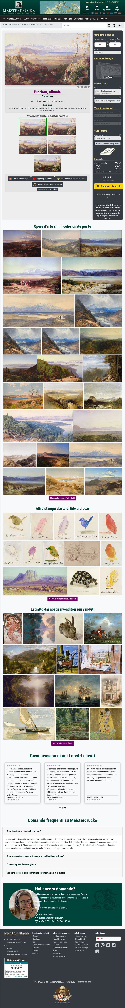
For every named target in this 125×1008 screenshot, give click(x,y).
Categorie (35, 19)
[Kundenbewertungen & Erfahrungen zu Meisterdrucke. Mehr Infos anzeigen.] (16, 968)
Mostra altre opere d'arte (62, 743)
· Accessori (57, 954)
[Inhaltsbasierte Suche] (114, 25)
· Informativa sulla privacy (41, 945)
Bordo (96, 49)
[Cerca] (109, 25)
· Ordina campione (59, 957)
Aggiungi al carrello (110, 186)
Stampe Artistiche (14, 19)
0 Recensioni (52, 189)
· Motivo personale (59, 936)
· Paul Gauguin (79, 942)
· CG (33, 942)
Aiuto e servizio (91, 19)
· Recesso (35, 948)
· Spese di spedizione (60, 942)
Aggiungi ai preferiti (44, 179)
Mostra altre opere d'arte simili (62, 498)
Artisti (26, 19)
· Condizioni (36, 939)
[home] (4, 18)
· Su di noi (35, 954)
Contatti (103, 18)
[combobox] (107, 52)
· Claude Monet (79, 939)
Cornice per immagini (62, 19)
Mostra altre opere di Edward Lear (62, 599)
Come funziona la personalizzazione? (24, 831)
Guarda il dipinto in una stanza (49, 184)
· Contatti (35, 936)
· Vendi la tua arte (59, 939)
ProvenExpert (18, 797)
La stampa (78, 19)
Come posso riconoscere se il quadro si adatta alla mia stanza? (35, 856)
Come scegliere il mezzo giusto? (22, 864)
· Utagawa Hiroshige (81, 948)
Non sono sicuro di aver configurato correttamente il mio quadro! (36, 872)
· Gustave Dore (79, 951)
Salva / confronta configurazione (108, 144)
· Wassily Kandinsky (81, 945)
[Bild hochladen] (120, 25)
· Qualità (56, 945)
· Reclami (35, 951)
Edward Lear (47, 96)
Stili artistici (47, 19)
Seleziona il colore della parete (73, 179)
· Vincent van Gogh (80, 936)
